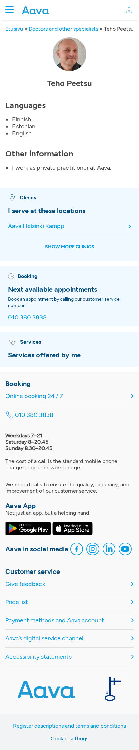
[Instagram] (93, 549)
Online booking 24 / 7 (34, 396)
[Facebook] (76, 549)
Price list (16, 602)
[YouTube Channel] (125, 549)
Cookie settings (69, 738)
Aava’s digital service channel (44, 638)
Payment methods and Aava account (54, 620)
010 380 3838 (27, 317)
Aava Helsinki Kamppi (37, 226)
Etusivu (14, 29)
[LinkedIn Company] (109, 549)
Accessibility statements (38, 656)
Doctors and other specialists (63, 29)
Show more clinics (69, 247)
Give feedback (25, 584)
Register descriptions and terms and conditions (69, 726)
